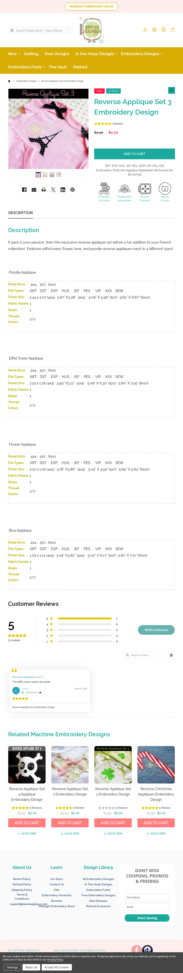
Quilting (31, 53)
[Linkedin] (63, 190)
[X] (53, 190)
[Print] (43, 190)
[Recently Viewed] (164, 29)
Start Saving (147, 918)
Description (20, 213)
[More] (19, 53)
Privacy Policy (55, 959)
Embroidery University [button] (56, 895)
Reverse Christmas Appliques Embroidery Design (156, 794)
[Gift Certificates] (154, 29)
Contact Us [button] (56, 884)
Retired (80, 67)
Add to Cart (134, 154)
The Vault (58, 67)
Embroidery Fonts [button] (98, 890)
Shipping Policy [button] (22, 890)
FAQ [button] (56, 890)
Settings (12, 967)
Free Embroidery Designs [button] (98, 895)
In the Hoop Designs (95, 53)
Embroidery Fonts (25, 67)
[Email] (34, 190)
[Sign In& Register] (145, 29)
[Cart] (173, 29)
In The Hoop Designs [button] (98, 884)
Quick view (28, 833)
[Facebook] (24, 190)
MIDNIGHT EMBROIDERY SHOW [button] (91, 6)
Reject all (31, 967)
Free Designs (57, 53)
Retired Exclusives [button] (98, 906)
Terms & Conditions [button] (22, 896)
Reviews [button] (56, 900)
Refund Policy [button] (22, 884)
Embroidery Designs (140, 53)
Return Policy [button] (22, 879)
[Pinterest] (72, 190)
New (12, 53)
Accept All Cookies (56, 967)
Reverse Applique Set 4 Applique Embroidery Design (27, 794)
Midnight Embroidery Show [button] (57, 906)
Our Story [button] (56, 879)
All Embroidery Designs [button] (98, 879)
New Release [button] (98, 900)
